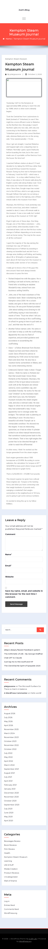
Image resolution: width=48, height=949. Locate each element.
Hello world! (36, 693)
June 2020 (8, 813)
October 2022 (10, 749)
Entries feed (9, 905)
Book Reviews (10, 845)
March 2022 (9, 765)
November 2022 (11, 745)
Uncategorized (10, 877)
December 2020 (11, 793)
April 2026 (8, 725)
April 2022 (8, 761)
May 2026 (8, 721)
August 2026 (9, 713)
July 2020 (8, 809)
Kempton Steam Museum (16, 59)
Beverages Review (12, 841)
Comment (10, 534)
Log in (6, 901)
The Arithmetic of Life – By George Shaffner (23, 654)
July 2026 (8, 717)
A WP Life (33, 939)
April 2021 (8, 781)
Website (9, 577)
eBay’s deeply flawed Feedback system (22, 650)
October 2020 (10, 801)
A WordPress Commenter (15, 693)
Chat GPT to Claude (13, 658)
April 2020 (8, 820)
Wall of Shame (10, 881)
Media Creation (11, 869)
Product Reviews (11, 873)
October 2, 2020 (35, 74)
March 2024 (9, 733)
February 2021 (10, 785)
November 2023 (11, 737)
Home (9, 39)
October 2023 (10, 741)
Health (7, 853)
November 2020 (11, 797)
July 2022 (8, 753)
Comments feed (11, 909)
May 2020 (8, 816)
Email (8, 566)
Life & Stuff (8, 865)
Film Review (9, 849)
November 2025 (11, 729)
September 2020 (11, 805)
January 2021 (9, 789)
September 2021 (11, 769)
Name (8, 554)
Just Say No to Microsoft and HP (18, 662)
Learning (8, 861)
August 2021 (9, 773)
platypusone (15, 74)
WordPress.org (10, 913)
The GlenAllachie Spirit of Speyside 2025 (22, 666)
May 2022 (8, 757)
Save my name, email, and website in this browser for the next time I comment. (24, 594)
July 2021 (8, 777)
